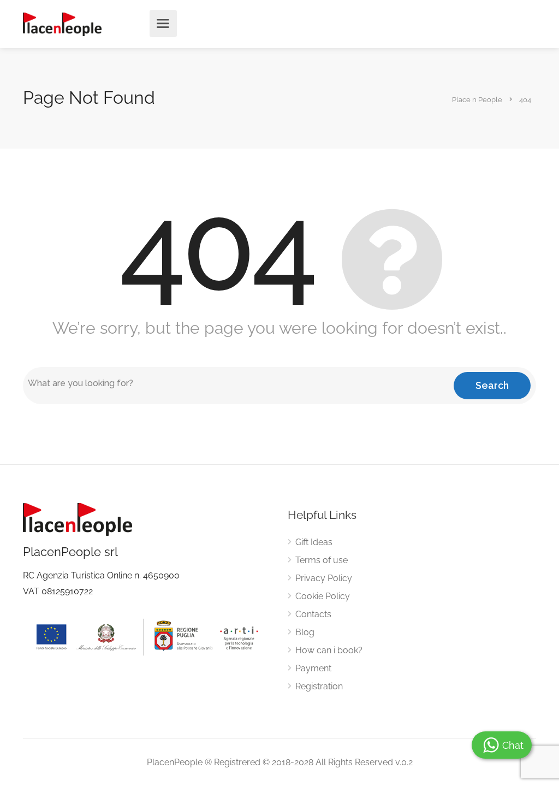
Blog (304, 632)
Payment (313, 668)
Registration (319, 686)
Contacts (313, 614)
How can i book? (328, 650)
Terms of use (321, 560)
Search (492, 385)
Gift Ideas (313, 542)
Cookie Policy (322, 596)
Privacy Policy (323, 578)
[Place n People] (62, 24)
